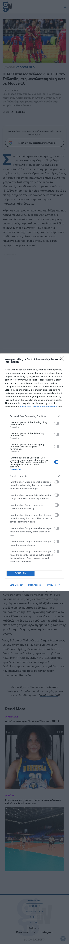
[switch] (56, 423)
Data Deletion (16, 584)
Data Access (34, 584)
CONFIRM (20, 573)
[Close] (63, 360)
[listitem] (34, 416)
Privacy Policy (53, 584)
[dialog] (34, 472)
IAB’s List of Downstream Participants (38, 406)
